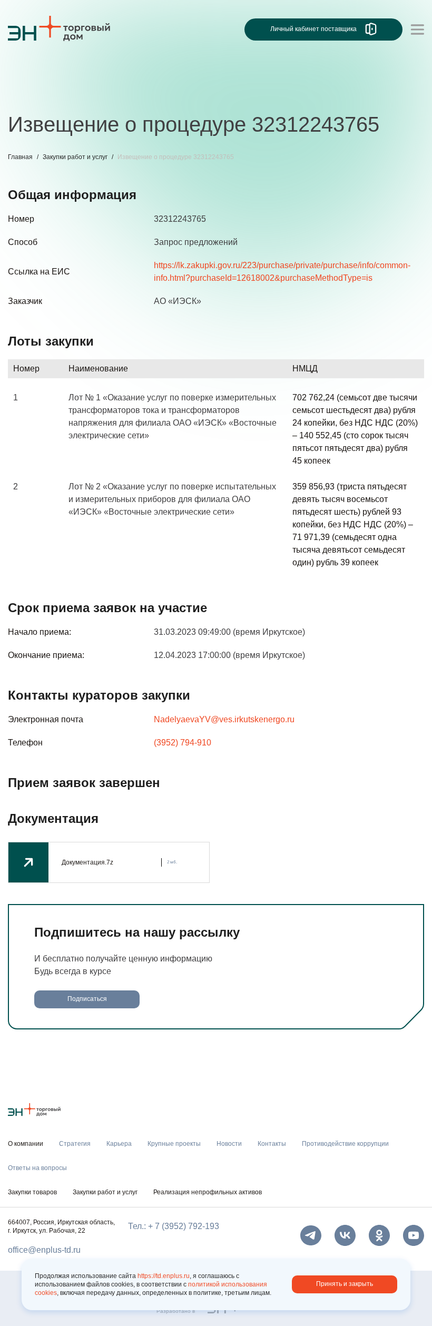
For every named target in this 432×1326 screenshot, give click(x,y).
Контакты (254, 93)
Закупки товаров (32, 1192)
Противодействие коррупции (342, 93)
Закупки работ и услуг (75, 157)
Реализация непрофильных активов (207, 1192)
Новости (206, 93)
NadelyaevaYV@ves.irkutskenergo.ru (224, 719)
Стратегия (28, 93)
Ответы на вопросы (37, 1168)
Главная (20, 157)
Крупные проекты (141, 93)
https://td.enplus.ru (164, 1276)
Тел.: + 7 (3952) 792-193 (173, 1226)
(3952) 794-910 (182, 742)
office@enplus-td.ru (44, 1249)
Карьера (78, 93)
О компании (31, 71)
